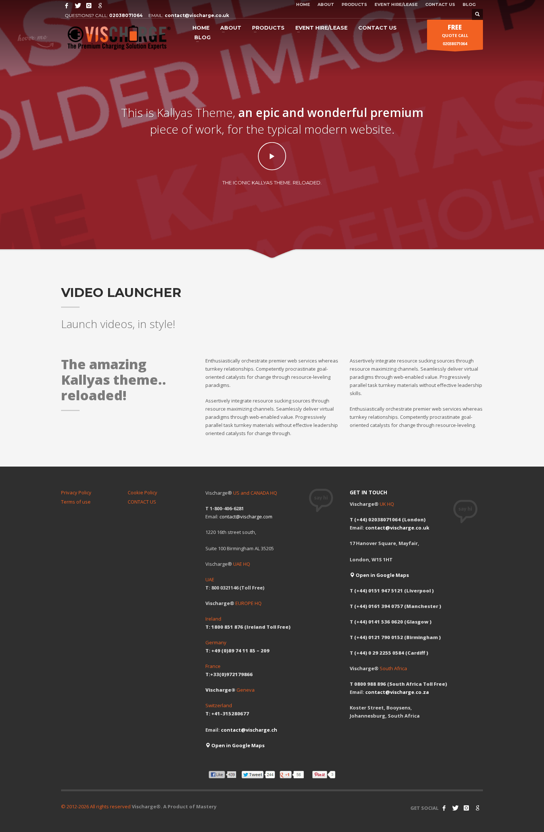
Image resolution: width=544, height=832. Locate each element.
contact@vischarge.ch (249, 729)
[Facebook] (66, 5)
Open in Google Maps (237, 745)
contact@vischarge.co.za (397, 692)
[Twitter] (77, 5)
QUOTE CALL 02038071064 (455, 34)
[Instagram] (88, 5)
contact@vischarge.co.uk (197, 15)
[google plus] (477, 807)
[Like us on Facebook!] (444, 807)
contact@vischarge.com (245, 516)
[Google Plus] (99, 5)
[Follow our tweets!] (455, 807)
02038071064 (126, 15)
